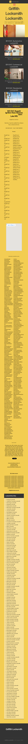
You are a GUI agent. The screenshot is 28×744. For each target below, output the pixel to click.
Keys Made (15, 296)
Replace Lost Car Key (8, 437)
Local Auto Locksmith (17, 386)
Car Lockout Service (17, 391)
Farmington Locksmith (11, 632)
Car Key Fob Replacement (18, 357)
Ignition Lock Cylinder (17, 359)
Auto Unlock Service (7, 404)
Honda (6, 453)
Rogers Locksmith (10, 669)
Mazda (21, 451)
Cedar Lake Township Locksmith (13, 554)
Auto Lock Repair (7, 347)
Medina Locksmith (10, 627)
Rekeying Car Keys (17, 309)
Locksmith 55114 (20, 476)
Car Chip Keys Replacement (18, 262)
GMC (13, 445)
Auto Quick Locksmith (17, 380)
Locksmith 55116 (7, 480)
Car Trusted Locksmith (8, 402)
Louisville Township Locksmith (13, 657)
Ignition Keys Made (17, 277)
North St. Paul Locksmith (12, 695)
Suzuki (6, 447)
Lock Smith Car (7, 423)
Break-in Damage (7, 269)
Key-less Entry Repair (17, 311)
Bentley (21, 453)
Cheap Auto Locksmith (8, 407)
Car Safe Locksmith (7, 295)
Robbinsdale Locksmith (11, 506)
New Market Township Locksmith (13, 663)
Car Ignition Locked (7, 363)
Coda (18, 454)
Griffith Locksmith (9, 740)
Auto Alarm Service (7, 317)
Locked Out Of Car (17, 412)
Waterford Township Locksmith (13, 532)
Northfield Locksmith (11, 504)
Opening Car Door (17, 355)
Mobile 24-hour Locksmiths (18, 279)
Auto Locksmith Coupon (18, 398)
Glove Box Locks (16, 403)
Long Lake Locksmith (11, 529)
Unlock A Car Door (17, 322)
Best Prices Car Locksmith (18, 313)
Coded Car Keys (7, 434)
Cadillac (11, 450)
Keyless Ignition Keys (8, 360)
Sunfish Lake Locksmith (12, 572)
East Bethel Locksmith (11, 702)
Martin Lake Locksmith (11, 589)
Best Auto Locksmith (7, 372)
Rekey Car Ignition (7, 428)
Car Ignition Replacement (18, 356)
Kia (15, 446)
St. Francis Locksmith (11, 546)
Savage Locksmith (10, 576)
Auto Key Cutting (17, 410)
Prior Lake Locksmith (11, 660)
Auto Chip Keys (16, 390)
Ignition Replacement (8, 369)
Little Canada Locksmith (11, 569)
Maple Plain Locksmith (11, 583)
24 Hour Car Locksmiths (8, 303)
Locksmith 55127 (14, 481)
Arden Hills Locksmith (11, 717)
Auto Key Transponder (8, 412)
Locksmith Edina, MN (14, 465)
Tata (12, 447)
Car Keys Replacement (8, 356)
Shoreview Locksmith (11, 567)
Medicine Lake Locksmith (12, 661)
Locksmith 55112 (14, 477)
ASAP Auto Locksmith (8, 381)
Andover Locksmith (11, 543)
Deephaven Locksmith (11, 674)
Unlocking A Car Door (17, 364)
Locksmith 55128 (20, 485)
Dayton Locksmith (10, 636)
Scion (14, 450)
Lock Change (16, 415)
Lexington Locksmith (11, 701)
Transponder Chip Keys (8, 394)
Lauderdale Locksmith (11, 575)
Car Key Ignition (16, 282)
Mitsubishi (10, 453)
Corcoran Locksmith (11, 510)
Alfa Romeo (7, 445)
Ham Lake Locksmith (11, 539)
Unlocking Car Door (17, 397)
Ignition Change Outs (17, 299)
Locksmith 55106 (14, 485)
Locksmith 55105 (20, 482)
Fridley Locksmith (10, 683)
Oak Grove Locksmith (11, 513)
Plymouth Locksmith (11, 584)
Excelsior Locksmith (11, 641)
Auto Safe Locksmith (17, 335)
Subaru (18, 453)
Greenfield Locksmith (11, 713)
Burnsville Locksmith (11, 606)
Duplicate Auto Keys (7, 354)
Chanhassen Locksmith (11, 553)
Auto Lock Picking (17, 270)
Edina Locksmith (10, 591)
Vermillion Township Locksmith (13, 559)
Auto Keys (6, 321)
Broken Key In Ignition (17, 305)
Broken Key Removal (8, 302)
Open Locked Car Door (18, 324)
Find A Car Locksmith (8, 333)
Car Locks (15, 376)
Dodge (7, 446)
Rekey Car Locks (16, 393)
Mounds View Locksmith (12, 650)
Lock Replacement (17, 261)
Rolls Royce (10, 451)
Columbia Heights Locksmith (13, 608)
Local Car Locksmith (17, 370)
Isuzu (10, 445)
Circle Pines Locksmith (11, 580)
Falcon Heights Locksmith (12, 551)
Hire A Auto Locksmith (8, 385)
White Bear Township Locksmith (13, 561)
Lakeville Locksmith (11, 573)
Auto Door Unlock (7, 382)
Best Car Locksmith (17, 287)
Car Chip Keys (16, 283)
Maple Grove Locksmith (11, 556)
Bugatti (15, 454)
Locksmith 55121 (14, 486)
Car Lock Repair (7, 373)
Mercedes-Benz (12, 449)
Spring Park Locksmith (11, 603)
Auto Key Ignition (7, 342)
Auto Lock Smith (7, 335)
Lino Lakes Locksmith (11, 712)
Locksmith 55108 (20, 477)
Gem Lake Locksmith (11, 704)
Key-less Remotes (17, 352)
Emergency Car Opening (18, 308)
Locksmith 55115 (7, 482)
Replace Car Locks (7, 316)
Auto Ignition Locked (8, 406)
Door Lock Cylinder (17, 338)
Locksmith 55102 (7, 477)
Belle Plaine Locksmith (11, 528)
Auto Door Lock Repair (17, 264)
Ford (19, 447)
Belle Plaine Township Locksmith (13, 507)
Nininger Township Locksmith (13, 715)
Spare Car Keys (7, 368)
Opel (22, 450)
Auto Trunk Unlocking (8, 438)
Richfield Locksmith (11, 587)
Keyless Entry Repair (7, 397)
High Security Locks (17, 331)
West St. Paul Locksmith (12, 698)
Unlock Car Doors (17, 416)
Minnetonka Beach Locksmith (13, 643)
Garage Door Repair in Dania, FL (14, 463)
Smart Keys (16, 389)
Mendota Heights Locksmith (12, 710)
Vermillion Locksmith (11, 523)
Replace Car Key (7, 286)
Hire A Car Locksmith (17, 274)
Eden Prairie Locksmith (11, 550)
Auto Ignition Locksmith (18, 408)
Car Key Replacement (8, 426)
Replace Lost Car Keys (8, 357)
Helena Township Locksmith (12, 620)
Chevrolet (19, 450)
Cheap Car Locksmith (17, 316)
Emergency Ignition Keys (18, 387)
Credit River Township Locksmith (13, 501)
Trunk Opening (16, 307)
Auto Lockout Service (8, 292)
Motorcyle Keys (16, 286)
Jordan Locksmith (10, 622)
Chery (22, 447)
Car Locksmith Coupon (8, 277)
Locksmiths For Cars (7, 290)
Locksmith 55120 (20, 481)
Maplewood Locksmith (11, 649)
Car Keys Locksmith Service (18, 291)
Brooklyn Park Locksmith (12, 609)
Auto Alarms (16, 374)
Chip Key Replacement (18, 365)
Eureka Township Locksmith (12, 619)
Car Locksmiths (7, 273)
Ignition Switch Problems (18, 361)
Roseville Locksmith (11, 540)
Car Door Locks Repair (17, 320)
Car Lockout (6, 355)
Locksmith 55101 (14, 480)
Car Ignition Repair (17, 265)
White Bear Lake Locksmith (12, 633)
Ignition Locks (6, 410)
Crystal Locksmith (10, 652)
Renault (13, 451)
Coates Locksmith (10, 565)
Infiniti (16, 451)
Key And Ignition (7, 400)
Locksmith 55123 (7, 486)
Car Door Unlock (16, 333)
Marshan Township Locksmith (13, 628)
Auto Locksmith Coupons (18, 272)
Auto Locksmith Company (18, 304)
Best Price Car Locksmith (8, 348)
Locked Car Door (16, 260)
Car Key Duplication (7, 272)
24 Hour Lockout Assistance (18, 325)
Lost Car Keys (6, 260)
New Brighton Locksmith (12, 512)
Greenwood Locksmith (11, 537)
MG (11, 446)
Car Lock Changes (17, 318)
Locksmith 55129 (14, 482)
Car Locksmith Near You (18, 369)
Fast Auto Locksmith (8, 299)
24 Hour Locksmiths (7, 395)
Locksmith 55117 (14, 478)
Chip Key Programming (18, 381)
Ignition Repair (6, 312)
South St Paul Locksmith (12, 707)
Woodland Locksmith (11, 592)
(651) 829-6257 (15, 1)
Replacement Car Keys (18, 342)
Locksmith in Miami (14, 464)
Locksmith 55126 (11, 487)
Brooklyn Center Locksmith (12, 644)
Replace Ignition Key (8, 364)
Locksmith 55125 (7, 476)
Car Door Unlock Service (8, 331)
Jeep (16, 450)
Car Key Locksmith (7, 294)
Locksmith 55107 (20, 483)
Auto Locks (6, 390)
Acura (19, 445)
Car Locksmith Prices (17, 378)
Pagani (21, 445)
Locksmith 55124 (20, 478)
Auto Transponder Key (8, 429)
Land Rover (16, 455)
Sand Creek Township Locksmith (13, 638)
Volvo (19, 451)
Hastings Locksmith (11, 709)
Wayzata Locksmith (11, 680)
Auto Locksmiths (7, 365)
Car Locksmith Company (18, 351)
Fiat (9, 450)
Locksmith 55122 (7, 478)
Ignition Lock (16, 411)
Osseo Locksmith (10, 595)
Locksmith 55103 (7, 481)
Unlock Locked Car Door (18, 343)
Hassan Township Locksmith (12, 562)
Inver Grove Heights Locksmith (13, 696)
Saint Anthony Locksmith (12, 666)
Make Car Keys (16, 360)
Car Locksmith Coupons (18, 377)
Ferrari (6, 451)
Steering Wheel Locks (8, 416)
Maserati (20, 446)
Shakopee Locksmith (11, 646)
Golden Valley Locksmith (12, 672)
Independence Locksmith (12, 531)
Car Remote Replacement (18, 290)
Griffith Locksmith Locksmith (14, 13)
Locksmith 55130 (14, 476)
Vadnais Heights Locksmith (12, 594)
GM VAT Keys (6, 320)
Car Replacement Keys (18, 303)
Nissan (12, 455)
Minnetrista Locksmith (11, 676)
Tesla (13, 446)
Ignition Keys (6, 276)
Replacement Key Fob (8, 403)
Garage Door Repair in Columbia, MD (14, 466)
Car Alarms (16, 317)
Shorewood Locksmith (11, 602)
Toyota (17, 446)
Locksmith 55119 (20, 480)
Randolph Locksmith (11, 597)
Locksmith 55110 (14, 483)
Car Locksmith (6, 278)
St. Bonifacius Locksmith (12, 611)
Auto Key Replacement (18, 292)
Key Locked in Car (17, 373)
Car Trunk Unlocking (8, 325)
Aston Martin (20, 449)
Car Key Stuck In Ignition (8, 408)
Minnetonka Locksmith (11, 581)
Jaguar (9, 455)
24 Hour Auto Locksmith (18, 298)
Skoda (17, 447)
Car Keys (15, 259)
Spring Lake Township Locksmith (13, 614)
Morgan (6, 455)
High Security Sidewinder (18, 337)
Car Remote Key (7, 425)
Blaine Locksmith (10, 526)
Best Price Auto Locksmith (18, 404)
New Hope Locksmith (11, 706)
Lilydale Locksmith (10, 548)
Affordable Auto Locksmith (18, 266)
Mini (22, 455)
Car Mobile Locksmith (8, 411)
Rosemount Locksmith (11, 545)
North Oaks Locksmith (11, 600)
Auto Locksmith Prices (17, 417)
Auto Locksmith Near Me (8, 430)
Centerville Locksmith (11, 509)
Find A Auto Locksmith (18, 269)
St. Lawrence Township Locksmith (14, 521)
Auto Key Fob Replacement (18, 344)
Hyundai (6, 450)
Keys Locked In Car (7, 393)
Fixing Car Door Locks (8, 291)
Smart (15, 453)
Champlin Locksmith (11, 699)
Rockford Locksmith (11, 499)
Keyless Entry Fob (17, 294)
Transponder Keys (7, 282)
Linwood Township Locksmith (13, 690)
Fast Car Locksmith (17, 268)
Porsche (16, 449)
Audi (13, 454)
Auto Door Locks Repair (18, 402)
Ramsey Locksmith (11, 654)
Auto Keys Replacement (18, 372)
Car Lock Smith (7, 296)
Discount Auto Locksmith (8, 361)
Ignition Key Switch (17, 315)
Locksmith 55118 (7, 485)
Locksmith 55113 (17, 487)
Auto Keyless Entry (17, 278)
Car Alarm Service (7, 300)
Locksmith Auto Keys (8, 370)
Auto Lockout (16, 354)
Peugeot (9, 447)
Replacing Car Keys (7, 424)
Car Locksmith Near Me (8, 436)
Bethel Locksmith (10, 687)
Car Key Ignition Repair (18, 350)
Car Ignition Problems (17, 382)
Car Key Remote (7, 387)
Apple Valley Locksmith (11, 647)
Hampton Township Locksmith (13, 515)
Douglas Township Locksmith (13, 570)
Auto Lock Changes (17, 400)
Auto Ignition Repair (7, 432)
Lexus (14, 447)
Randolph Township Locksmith (13, 586)
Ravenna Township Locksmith (13, 535)
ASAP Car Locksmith (8, 391)
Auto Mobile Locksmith (8, 433)
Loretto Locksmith (10, 665)
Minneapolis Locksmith (11, 668)
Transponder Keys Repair (8, 318)
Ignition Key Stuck (7, 383)
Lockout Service (16, 281)
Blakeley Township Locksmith (13, 605)
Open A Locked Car (7, 313)
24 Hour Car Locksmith (18, 312)
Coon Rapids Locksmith (11, 671)
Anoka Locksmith (10, 682)
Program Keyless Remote (18, 289)
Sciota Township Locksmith (12, 688)
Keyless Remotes (7, 259)
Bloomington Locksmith (12, 630)
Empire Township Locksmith (12, 685)
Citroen (19, 455)
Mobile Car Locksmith (17, 385)
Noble (6, 454)
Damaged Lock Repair (8, 350)
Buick (9, 446)
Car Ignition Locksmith (8, 374)
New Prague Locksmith (11, 502)
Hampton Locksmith (11, 655)
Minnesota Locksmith (11, 613)
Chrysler (21, 454)
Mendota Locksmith (11, 598)
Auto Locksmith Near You (18, 273)
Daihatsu (15, 445)
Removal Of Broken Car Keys (19, 334)
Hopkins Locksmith (11, 624)
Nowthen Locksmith (11, 534)
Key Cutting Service (17, 383)
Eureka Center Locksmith (12, 617)
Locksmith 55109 (7, 483)
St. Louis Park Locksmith (12, 691)
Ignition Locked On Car (8, 386)
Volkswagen (7, 449)
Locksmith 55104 (20, 486)
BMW (13, 453)
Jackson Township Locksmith (13, 616)
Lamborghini (9, 454)
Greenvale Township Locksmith (13, 639)
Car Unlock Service (17, 330)
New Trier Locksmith (11, 564)
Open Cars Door (7, 270)
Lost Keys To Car (16, 321)
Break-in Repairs (7, 315)
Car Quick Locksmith (17, 413)
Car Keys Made (7, 274)
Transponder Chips (7, 334)
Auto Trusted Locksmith (18, 368)
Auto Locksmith (16, 407)
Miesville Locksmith (11, 520)
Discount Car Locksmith (18, 285)
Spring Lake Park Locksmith (12, 524)
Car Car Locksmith (17, 346)
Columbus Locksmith (11, 625)
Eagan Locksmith (10, 542)
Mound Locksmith (10, 677)
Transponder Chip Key (17, 326)
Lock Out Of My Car (7, 346)
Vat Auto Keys (6, 389)
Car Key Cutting (16, 363)
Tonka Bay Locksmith (11, 658)
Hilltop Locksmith (10, 518)
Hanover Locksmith (11, 635)
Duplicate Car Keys (7, 268)
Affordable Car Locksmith (8, 359)
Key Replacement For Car (18, 399)
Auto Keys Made (7, 279)
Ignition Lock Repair (7, 266)
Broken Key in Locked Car (18, 367)
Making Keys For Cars (8, 298)
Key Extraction (16, 406)
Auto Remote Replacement (18, 295)
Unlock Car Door (7, 281)
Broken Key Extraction (17, 276)
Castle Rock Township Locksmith (13, 578)
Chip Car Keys (6, 367)
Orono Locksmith (10, 517)
